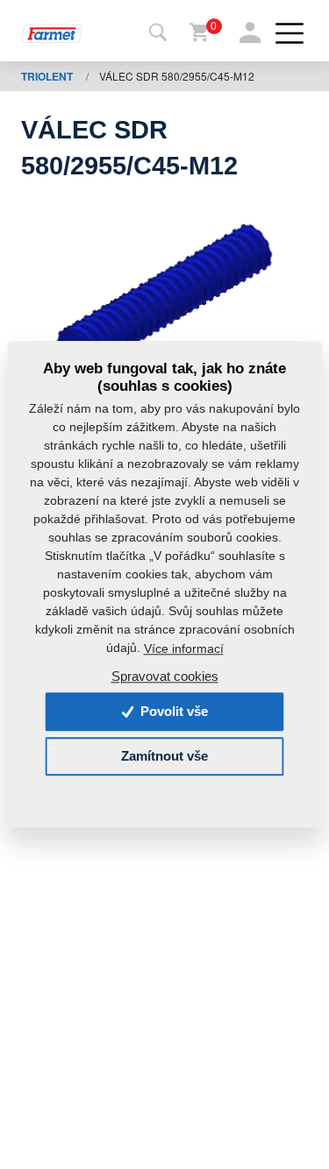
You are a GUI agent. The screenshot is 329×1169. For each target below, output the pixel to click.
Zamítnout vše (164, 756)
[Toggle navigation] (157, 33)
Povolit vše (172, 712)
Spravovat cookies (164, 677)
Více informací (184, 648)
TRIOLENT (48, 76)
